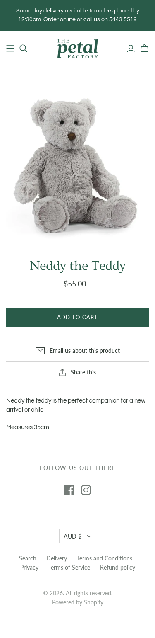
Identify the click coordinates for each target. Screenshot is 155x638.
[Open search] (23, 48)
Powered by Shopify (77, 602)
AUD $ (72, 536)
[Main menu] (10, 48)
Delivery (56, 558)
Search (27, 558)
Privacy (29, 567)
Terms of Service (69, 567)
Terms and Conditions (104, 558)
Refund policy (117, 567)
